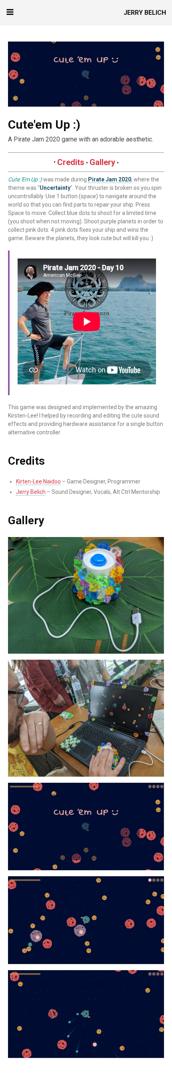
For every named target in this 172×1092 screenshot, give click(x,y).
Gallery (102, 162)
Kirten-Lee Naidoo (38, 481)
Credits (70, 162)
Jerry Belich (145, 12)
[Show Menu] (10, 12)
